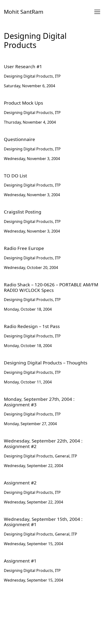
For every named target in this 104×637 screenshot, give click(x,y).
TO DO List (13, 172)
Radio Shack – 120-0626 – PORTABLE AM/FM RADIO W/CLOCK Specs (50, 283)
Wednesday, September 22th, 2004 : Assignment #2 (50, 437)
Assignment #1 (17, 557)
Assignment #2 (17, 479)
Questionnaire (17, 135)
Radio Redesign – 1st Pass (27, 322)
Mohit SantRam (23, 11)
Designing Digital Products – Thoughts (39, 359)
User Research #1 (20, 63)
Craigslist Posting (20, 208)
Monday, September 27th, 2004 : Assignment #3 (47, 395)
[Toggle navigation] (97, 12)
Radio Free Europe (20, 244)
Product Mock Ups (21, 99)
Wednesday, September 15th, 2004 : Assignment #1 (50, 515)
